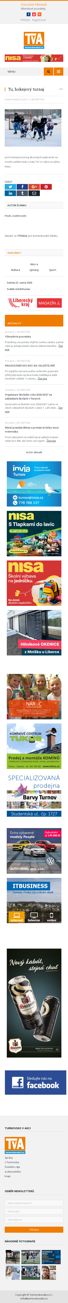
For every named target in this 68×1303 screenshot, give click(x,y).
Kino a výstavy (34, 264)
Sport (52, 270)
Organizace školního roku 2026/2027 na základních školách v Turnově (28, 396)
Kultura (15, 270)
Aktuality (14, 323)
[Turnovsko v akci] (34, 40)
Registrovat (39, 20)
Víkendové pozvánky (33, 8)
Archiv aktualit (34, 452)
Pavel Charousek (15, 216)
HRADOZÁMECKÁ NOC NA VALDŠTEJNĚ (30, 365)
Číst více (42, 378)
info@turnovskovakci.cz (34, 1298)
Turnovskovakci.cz (40, 1294)
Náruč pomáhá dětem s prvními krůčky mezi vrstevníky (32, 429)
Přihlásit (25, 20)
